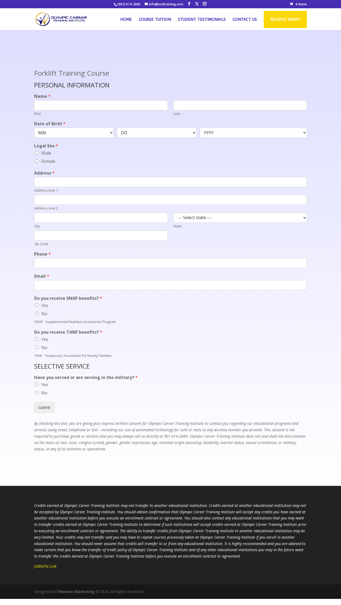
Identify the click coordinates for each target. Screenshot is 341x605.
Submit (44, 407)
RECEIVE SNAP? (285, 19)
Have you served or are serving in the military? (86, 377)
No (44, 314)
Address (44, 173)
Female (48, 161)
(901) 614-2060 (128, 4)
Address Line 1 (46, 190)
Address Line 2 (46, 208)
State (177, 226)
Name (42, 96)
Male (46, 153)
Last (176, 113)
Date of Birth (50, 124)
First (37, 113)
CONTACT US (245, 20)
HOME (126, 20)
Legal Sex (46, 146)
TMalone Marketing (75, 591)
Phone (42, 254)
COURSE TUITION (155, 20)
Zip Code (41, 244)
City (37, 226)
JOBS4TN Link (45, 566)
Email (41, 276)
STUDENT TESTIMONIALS (202, 20)
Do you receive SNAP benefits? (68, 298)
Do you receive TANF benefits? (68, 332)
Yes (44, 305)
